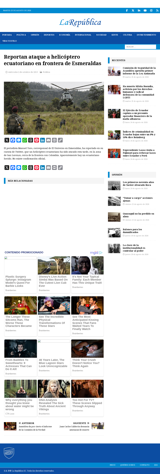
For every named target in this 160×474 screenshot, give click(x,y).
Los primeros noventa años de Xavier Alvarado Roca (138, 183)
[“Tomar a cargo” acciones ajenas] (114, 201)
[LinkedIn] (139, 10)
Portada (7, 35)
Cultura (127, 35)
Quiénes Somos (127, 465)
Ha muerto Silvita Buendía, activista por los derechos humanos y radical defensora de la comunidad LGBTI (138, 92)
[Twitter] (133, 10)
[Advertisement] (54, 217)
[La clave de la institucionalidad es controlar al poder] (114, 248)
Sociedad (101, 35)
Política (21, 35)
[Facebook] (127, 10)
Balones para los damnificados (132, 231)
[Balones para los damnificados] (114, 232)
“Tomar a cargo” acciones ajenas (138, 199)
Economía (64, 35)
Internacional (83, 35)
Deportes (49, 35)
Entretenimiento (146, 35)
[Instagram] (151, 10)
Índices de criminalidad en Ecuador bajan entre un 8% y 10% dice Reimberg (139, 134)
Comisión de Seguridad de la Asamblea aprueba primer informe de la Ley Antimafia (139, 70)
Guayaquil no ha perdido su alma (138, 215)
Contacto (145, 465)
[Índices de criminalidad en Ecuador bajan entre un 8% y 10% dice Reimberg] (114, 135)
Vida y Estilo (9, 41)
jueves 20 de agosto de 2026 (136, 236)
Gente (114, 35)
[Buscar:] (140, 47)
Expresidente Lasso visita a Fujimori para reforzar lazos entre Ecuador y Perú (139, 153)
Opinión (35, 35)
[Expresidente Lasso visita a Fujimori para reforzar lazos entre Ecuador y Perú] (114, 153)
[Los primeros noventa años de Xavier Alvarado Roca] (114, 185)
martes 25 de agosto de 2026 (137, 77)
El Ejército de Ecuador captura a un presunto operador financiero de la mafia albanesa (137, 114)
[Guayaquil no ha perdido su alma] (114, 217)
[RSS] (157, 10)
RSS (156, 465)
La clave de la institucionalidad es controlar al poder (134, 248)
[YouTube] (145, 10)
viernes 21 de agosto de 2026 (137, 204)
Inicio (112, 465)
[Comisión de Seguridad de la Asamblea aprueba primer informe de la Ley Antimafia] (114, 71)
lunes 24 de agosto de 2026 (136, 122)
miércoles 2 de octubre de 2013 (23, 72)
